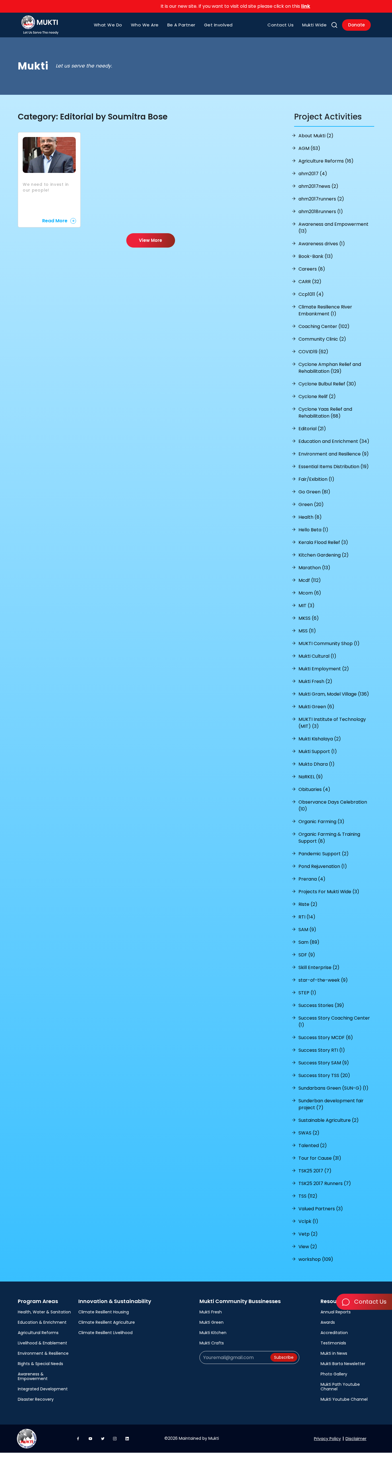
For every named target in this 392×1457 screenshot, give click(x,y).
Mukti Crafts (211, 1343)
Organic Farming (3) (321, 821)
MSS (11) (307, 631)
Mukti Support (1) (317, 751)
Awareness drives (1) (321, 243)
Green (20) (311, 504)
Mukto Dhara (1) (316, 764)
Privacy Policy (327, 1438)
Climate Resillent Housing (103, 1312)
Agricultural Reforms (38, 1333)
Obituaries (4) (314, 789)
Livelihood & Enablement (42, 1343)
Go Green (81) (314, 492)
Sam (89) (308, 942)
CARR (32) (309, 281)
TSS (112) (307, 1196)
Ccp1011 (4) (311, 294)
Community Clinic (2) (322, 339)
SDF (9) (306, 955)
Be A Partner (181, 25)
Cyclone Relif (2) (317, 396)
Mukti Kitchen (212, 1333)
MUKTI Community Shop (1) (329, 643)
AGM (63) (309, 148)
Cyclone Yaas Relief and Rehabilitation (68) (325, 412)
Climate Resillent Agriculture (106, 1322)
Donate (356, 25)
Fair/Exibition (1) (316, 479)
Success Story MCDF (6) (325, 1037)
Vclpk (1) (308, 1221)
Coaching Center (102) (324, 326)
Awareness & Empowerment (33, 1376)
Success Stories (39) (321, 1005)
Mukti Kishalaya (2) (319, 739)
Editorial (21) (312, 428)
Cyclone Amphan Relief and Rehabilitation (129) (329, 368)
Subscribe (284, 1357)
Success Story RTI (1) (321, 1050)
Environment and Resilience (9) (333, 454)
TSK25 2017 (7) (314, 1170)
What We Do (108, 25)
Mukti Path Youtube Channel (340, 1386)
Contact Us (280, 25)
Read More (54, 220)
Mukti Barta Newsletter (343, 1364)
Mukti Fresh (210, 1312)
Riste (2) (307, 904)
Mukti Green (211, 1322)
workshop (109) (315, 1259)
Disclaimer (356, 1438)
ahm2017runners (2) (321, 199)
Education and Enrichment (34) (333, 441)
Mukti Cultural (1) (317, 656)
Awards (328, 1322)
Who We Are (145, 25)
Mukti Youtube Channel (344, 1399)
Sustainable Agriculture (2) (328, 1120)
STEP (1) (307, 992)
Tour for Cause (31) (319, 1158)
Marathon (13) (314, 567)
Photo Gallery (334, 1374)
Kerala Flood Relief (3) (323, 542)
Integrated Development (43, 1389)
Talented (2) (312, 1145)
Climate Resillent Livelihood (105, 1333)
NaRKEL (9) (310, 776)
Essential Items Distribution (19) (333, 466)
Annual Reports (336, 1312)
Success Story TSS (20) (324, 1075)
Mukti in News (334, 1353)
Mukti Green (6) (316, 706)
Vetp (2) (308, 1234)
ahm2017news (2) (318, 186)
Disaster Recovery (36, 1399)
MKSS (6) (308, 618)
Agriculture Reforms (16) (326, 161)
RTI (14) (306, 917)
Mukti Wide (314, 25)
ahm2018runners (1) (320, 211)
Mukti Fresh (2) (315, 681)
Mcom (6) (309, 593)
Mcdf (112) (309, 580)
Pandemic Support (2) (323, 853)
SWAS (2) (308, 1133)
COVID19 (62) (313, 351)
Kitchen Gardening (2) (323, 555)
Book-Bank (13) (315, 256)
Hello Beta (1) (313, 529)
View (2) (307, 1246)
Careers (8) (311, 269)
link (285, 6)
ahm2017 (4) (312, 173)
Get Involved (218, 25)
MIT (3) (306, 605)
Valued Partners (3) (320, 1208)
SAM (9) (307, 929)
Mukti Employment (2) (323, 668)
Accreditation (334, 1333)
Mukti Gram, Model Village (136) (333, 694)
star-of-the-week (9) (323, 980)
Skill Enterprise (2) (318, 967)
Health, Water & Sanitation (44, 1312)
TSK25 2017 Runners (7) (324, 1183)
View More (150, 240)
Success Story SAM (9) (323, 1063)
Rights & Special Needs (40, 1364)
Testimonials (333, 1343)
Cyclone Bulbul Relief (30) (327, 384)
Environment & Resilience (43, 1353)
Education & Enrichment (42, 1322)
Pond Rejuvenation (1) (322, 866)
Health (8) (310, 517)
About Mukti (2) (315, 135)
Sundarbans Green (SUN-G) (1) (333, 1088)
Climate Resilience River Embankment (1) (325, 310)
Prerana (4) (311, 879)
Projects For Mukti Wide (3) (328, 891)
